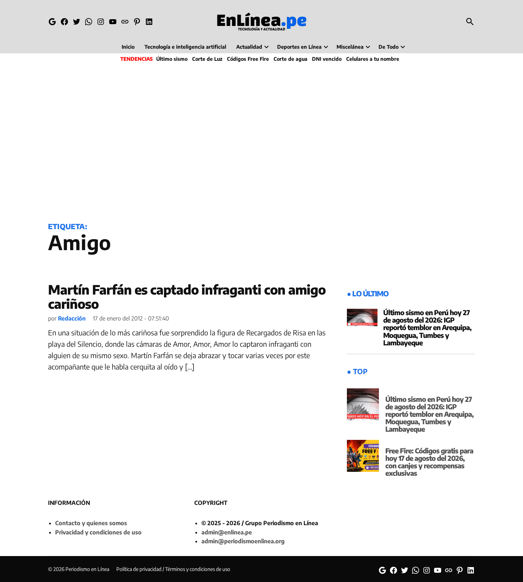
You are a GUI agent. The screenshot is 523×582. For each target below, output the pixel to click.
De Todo (388, 47)
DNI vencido (327, 59)
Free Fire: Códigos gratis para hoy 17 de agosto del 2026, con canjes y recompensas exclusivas (429, 461)
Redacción (72, 318)
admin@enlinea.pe (226, 532)
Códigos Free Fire (248, 59)
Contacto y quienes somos (91, 523)
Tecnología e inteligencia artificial (185, 47)
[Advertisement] (261, 140)
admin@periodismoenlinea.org (243, 541)
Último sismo (171, 59)
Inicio (128, 47)
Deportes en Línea (299, 47)
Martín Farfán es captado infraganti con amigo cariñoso (187, 296)
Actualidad (249, 47)
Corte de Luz (207, 59)
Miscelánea (350, 47)
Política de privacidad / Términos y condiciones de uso (173, 569)
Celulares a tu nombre (372, 59)
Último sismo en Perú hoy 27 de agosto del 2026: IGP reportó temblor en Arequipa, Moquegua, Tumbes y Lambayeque (427, 327)
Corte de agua (290, 59)
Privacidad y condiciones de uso (98, 532)
